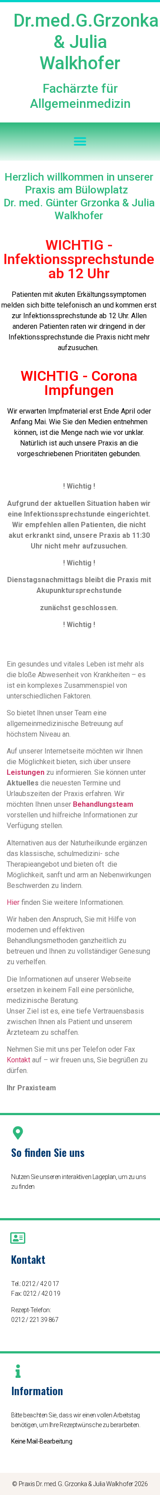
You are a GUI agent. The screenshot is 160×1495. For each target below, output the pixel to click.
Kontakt (18, 1060)
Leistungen (25, 772)
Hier (13, 902)
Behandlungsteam (103, 804)
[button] (80, 141)
